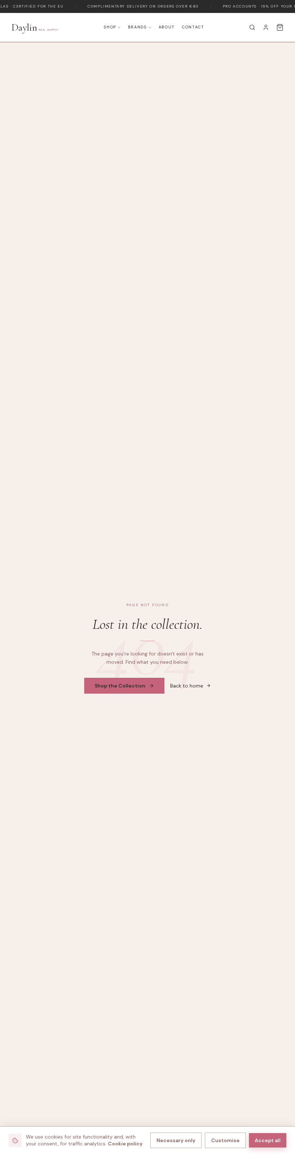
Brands (137, 27)
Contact (193, 27)
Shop (110, 27)
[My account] (266, 27)
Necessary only (175, 1140)
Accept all (268, 1140)
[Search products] (252, 27)
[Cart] (279, 27)
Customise (225, 1140)
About (167, 27)
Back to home (186, 685)
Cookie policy (125, 1143)
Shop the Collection (120, 685)
